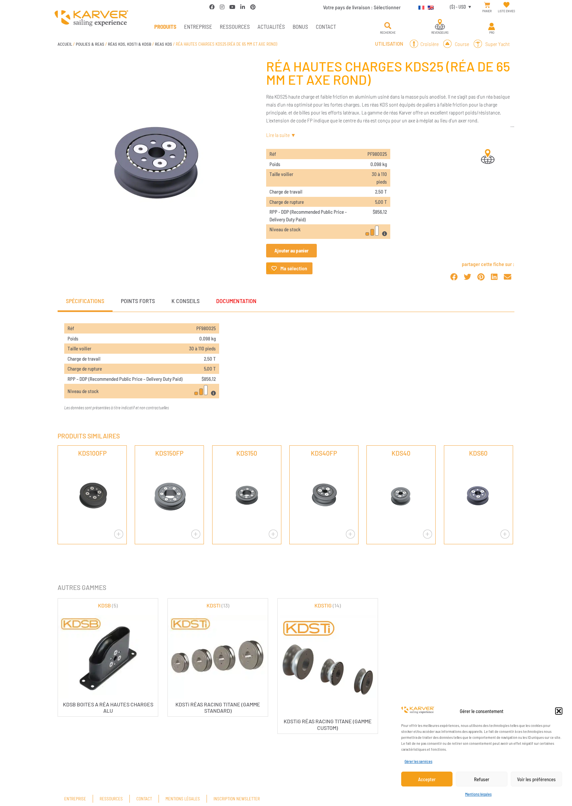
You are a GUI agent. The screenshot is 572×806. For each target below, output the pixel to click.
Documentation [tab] (236, 300)
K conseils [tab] (185, 300)
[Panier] (487, 5)
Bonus (300, 26)
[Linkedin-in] (242, 7)
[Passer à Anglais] (429, 7)
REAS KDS (163, 44)
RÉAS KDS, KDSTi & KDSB (129, 44)
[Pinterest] (253, 7)
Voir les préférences (536, 779)
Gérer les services (418, 761)
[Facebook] (212, 7)
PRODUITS (165, 26)
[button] (558, 711)
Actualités (271, 26)
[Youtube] (232, 7)
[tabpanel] (286, 367)
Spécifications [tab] (85, 300)
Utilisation (389, 44)
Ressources (235, 26)
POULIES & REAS (90, 44)
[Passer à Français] (419, 7)
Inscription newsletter (237, 798)
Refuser (481, 779)
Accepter (427, 779)
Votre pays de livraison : (362, 7)
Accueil (65, 44)
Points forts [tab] (138, 300)
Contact (326, 26)
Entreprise (198, 26)
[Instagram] (222, 7)
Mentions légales (478, 794)
